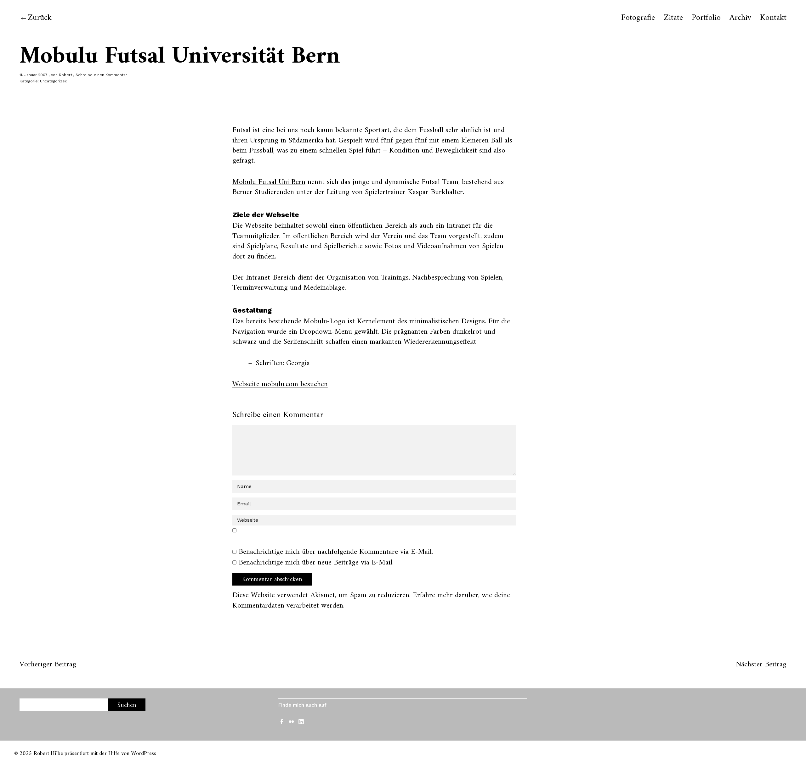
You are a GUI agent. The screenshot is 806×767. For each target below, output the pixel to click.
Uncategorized (53, 81)
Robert (65, 75)
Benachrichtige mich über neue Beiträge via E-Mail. (316, 562)
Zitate (673, 18)
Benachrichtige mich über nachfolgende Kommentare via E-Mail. (336, 552)
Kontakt (773, 18)
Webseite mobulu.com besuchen (280, 384)
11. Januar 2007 (34, 75)
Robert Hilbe (48, 754)
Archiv (740, 18)
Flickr (292, 721)
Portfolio (706, 18)
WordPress (143, 754)
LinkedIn (302, 721)
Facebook (282, 721)
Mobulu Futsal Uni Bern (268, 182)
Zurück (40, 18)
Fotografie (638, 18)
